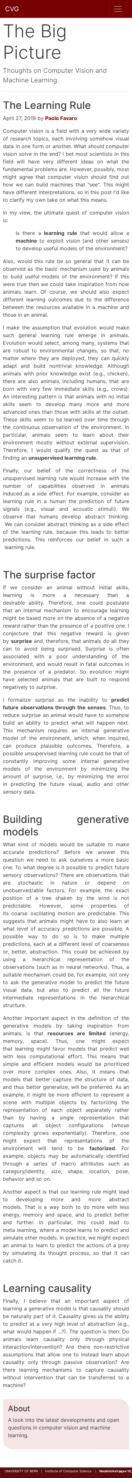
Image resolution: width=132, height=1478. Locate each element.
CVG (12, 9)
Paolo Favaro (61, 118)
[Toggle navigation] (118, 9)
